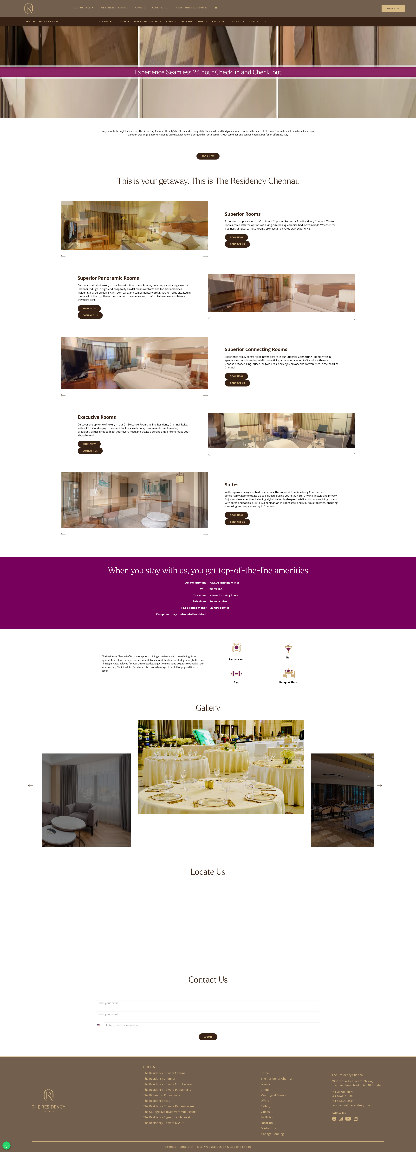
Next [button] (379, 785)
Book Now (393, 8)
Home (264, 1073)
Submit (208, 1036)
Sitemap (170, 1147)
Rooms (104, 21)
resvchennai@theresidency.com (351, 1105)
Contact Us (160, 7)
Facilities (219, 21)
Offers (140, 7)
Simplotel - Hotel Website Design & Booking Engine (216, 1147)
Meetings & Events (114, 7)
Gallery (187, 21)
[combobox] (99, 1025)
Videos (202, 21)
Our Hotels (82, 7)
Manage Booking (272, 1134)
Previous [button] (30, 785)
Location (238, 21)
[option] (208, 768)
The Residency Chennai (41, 21)
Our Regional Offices (192, 7)
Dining (121, 21)
